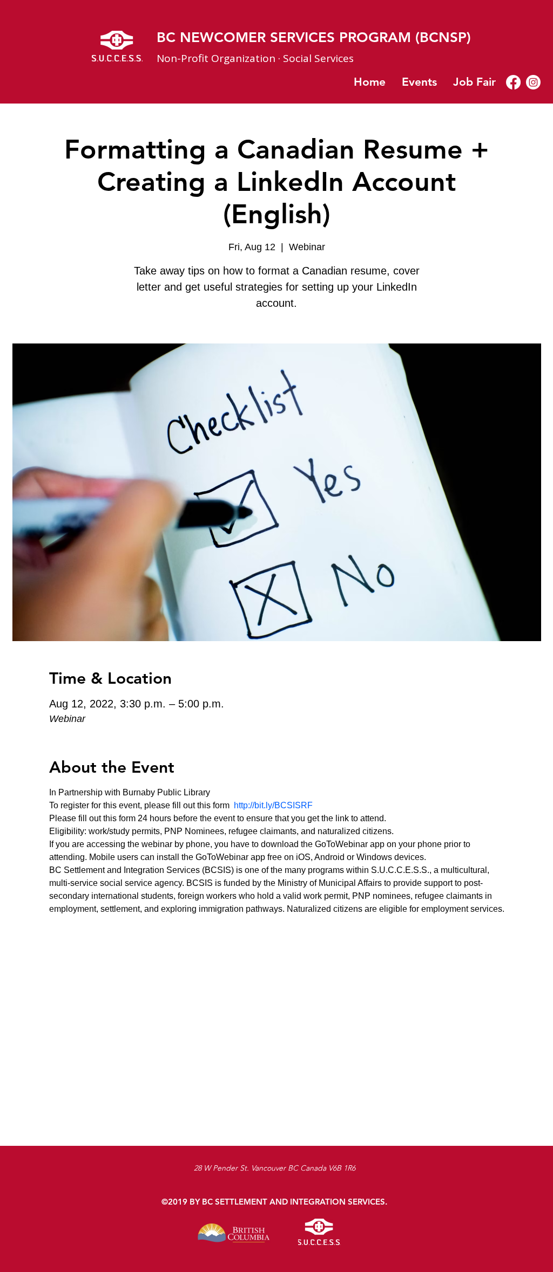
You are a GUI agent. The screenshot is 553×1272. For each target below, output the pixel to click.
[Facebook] (513, 82)
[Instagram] (533, 82)
